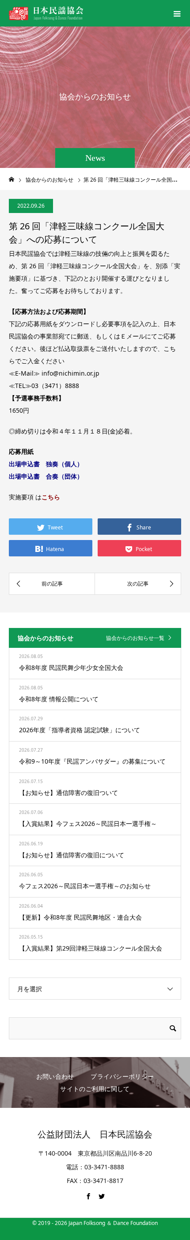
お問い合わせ (55, 1076)
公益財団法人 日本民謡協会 (95, 1134)
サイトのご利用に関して (94, 1088)
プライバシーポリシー (122, 1076)
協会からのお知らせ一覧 (135, 638)
